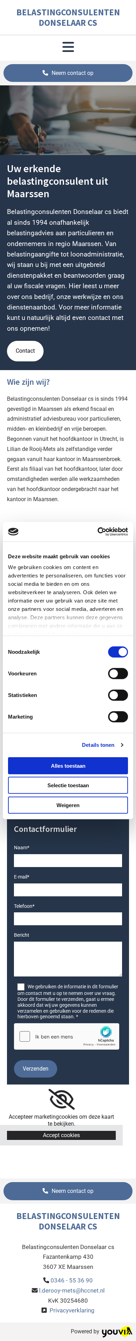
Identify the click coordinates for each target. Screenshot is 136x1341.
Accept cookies (61, 1135)
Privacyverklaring (72, 1310)
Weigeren (68, 805)
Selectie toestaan (68, 785)
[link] (61, 1099)
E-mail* (21, 877)
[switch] (118, 673)
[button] (68, 73)
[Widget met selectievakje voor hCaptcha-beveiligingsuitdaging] (66, 1036)
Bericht (21, 935)
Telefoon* (24, 906)
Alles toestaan (68, 765)
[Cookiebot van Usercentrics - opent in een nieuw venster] (98, 531)
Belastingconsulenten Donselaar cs (68, 17)
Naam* (21, 847)
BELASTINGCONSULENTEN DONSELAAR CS (68, 1221)
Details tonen (98, 745)
